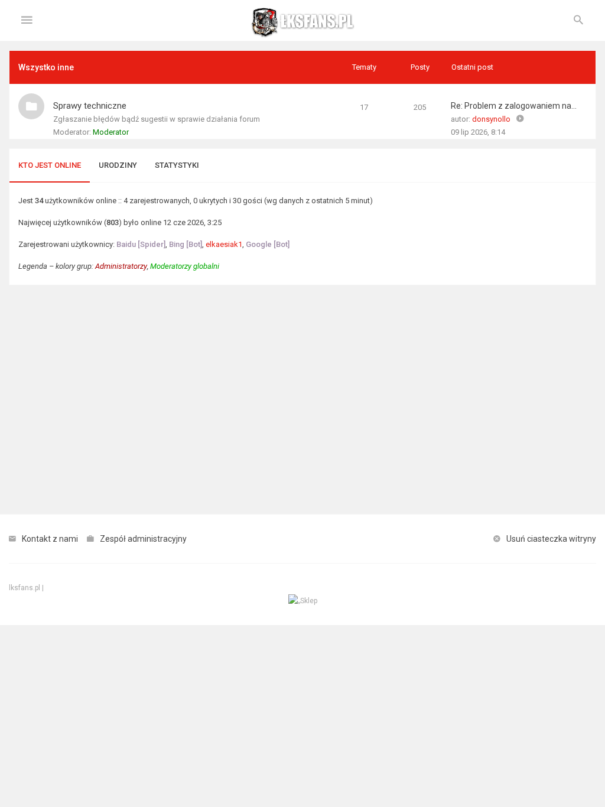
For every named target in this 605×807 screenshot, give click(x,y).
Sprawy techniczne (89, 105)
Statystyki (177, 165)
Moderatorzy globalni (184, 266)
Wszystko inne (46, 67)
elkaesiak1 (224, 244)
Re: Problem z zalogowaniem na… (514, 105)
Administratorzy (121, 266)
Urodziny (118, 165)
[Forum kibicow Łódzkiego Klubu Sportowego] (302, 20)
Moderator (111, 132)
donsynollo (491, 119)
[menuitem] (578, 20)
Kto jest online (49, 165)
